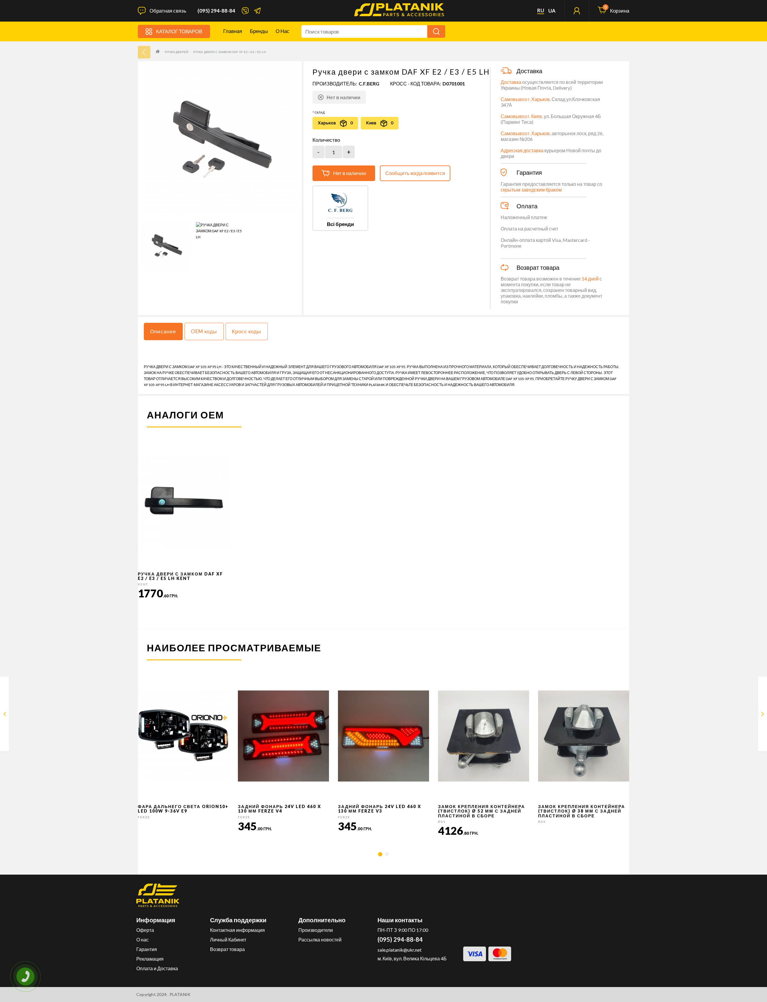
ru (540, 10)
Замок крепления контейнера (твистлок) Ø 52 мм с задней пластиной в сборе (481, 811)
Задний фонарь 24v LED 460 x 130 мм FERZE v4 (279, 808)
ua (551, 11)
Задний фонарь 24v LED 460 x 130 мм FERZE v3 (379, 808)
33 (144, 52)
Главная (232, 31)
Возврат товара (227, 949)
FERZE (144, 817)
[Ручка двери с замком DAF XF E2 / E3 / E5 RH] (762, 715)
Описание (163, 331)
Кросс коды (246, 331)
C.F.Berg (369, 83)
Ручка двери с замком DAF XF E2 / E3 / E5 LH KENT (180, 576)
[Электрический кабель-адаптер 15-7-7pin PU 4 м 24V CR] (4, 715)
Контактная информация (237, 930)
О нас (282, 31)
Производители (315, 930)
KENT (143, 584)
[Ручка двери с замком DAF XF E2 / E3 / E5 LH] (166, 246)
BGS (442, 821)
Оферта (145, 930)
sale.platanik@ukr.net (400, 950)
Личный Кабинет (228, 939)
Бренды (259, 31)
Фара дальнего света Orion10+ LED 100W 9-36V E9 (183, 808)
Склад (320, 112)
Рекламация (150, 959)
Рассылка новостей (320, 939)
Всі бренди (340, 224)
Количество (326, 140)
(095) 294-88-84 (216, 11)
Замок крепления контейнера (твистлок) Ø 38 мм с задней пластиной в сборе (581, 811)
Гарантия (146, 949)
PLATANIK (180, 994)
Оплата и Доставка (157, 968)
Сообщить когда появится (415, 173)
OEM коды (204, 331)
